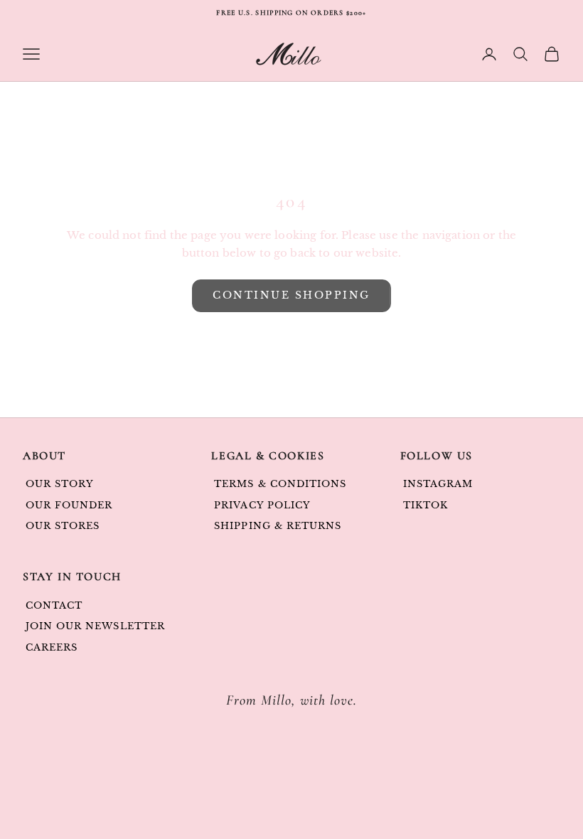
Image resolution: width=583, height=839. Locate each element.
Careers (51, 647)
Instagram (438, 484)
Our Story (60, 484)
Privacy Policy (262, 505)
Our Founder (69, 505)
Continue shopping (291, 295)
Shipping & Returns (277, 526)
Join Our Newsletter (95, 626)
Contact (54, 605)
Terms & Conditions (280, 484)
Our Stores (63, 526)
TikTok (425, 505)
